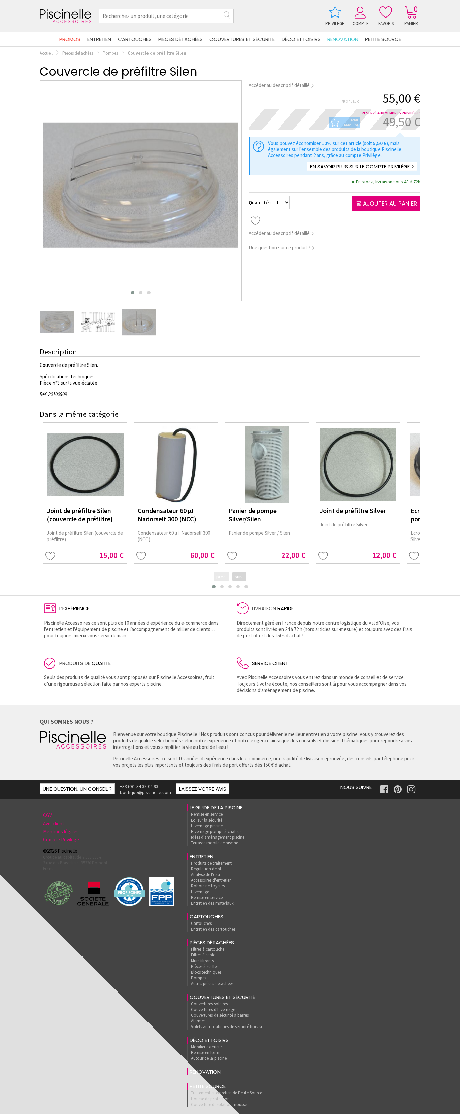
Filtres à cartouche (207, 949)
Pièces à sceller (204, 966)
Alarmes (198, 1021)
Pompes (110, 53)
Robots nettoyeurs (208, 886)
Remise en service (207, 814)
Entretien (99, 39)
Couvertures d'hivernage (213, 1009)
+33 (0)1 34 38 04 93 (139, 786)
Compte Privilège (61, 839)
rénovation (342, 39)
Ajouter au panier (389, 204)
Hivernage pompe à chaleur (216, 831)
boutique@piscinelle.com (145, 792)
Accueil (46, 53)
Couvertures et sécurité (242, 39)
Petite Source (383, 39)
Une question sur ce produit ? (280, 247)
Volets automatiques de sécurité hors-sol (228, 1027)
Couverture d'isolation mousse (219, 1104)
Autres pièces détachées (212, 983)
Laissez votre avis (202, 788)
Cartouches (135, 39)
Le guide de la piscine (216, 807)
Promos (69, 39)
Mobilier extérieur (206, 1047)
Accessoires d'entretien (211, 880)
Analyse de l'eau (205, 874)
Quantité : (260, 202)
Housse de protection (210, 1099)
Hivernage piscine (207, 826)
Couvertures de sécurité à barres (220, 1015)
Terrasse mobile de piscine (214, 843)
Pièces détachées (180, 39)
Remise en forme (206, 1052)
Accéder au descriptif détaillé (280, 85)
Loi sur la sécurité (206, 820)
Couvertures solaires (209, 1004)
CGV (47, 815)
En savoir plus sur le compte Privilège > (362, 166)
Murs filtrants (202, 961)
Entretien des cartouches (213, 929)
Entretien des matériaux (212, 903)
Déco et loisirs (301, 39)
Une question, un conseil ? (77, 788)
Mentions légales (61, 831)
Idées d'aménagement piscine (217, 837)
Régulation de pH (207, 869)
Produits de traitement (211, 863)
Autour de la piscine (209, 1058)
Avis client (53, 823)
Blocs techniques (206, 972)
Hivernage (200, 892)
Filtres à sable (203, 955)
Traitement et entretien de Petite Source (226, 1093)
